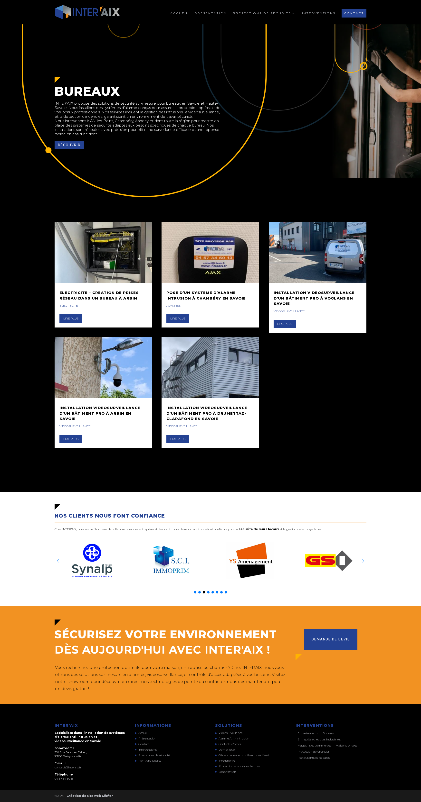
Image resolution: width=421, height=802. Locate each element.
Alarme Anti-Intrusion (234, 738)
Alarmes (173, 305)
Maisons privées (346, 745)
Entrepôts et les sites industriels (319, 739)
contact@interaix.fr (68, 767)
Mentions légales (149, 760)
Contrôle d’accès (230, 744)
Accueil (179, 13)
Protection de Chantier (313, 751)
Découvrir (69, 145)
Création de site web (90, 796)
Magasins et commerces (314, 745)
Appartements (307, 733)
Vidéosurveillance (75, 426)
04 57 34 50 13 (64, 778)
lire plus (70, 318)
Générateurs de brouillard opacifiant (244, 755)
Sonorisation (227, 772)
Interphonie (227, 760)
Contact (354, 13)
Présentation (211, 13)
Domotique (227, 749)
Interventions (318, 13)
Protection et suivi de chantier (239, 766)
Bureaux (329, 733)
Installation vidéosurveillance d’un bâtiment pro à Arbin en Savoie (99, 413)
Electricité (68, 305)
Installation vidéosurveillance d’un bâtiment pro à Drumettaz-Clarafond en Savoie (206, 413)
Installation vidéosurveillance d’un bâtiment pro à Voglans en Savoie (314, 298)
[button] (362, 560)
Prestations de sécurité (262, 13)
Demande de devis (331, 639)
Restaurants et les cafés (313, 757)
